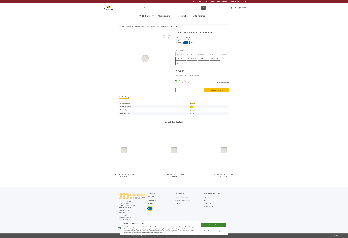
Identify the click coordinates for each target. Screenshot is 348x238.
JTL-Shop (338, 235)
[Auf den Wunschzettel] (169, 36)
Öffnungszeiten (222, 2)
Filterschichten (186, 40)
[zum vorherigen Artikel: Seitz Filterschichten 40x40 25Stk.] (227, 26)
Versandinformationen (182, 197)
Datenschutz (207, 203)
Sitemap (177, 203)
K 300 (203, 58)
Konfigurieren (220, 231)
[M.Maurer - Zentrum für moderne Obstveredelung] (109, 7)
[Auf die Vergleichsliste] (164, 36)
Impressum (207, 197)
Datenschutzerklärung (159, 232)
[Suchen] (203, 8)
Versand (190, 75)
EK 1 (190, 54)
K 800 (215, 58)
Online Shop (151, 197)
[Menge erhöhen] (199, 90)
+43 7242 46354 (124, 216)
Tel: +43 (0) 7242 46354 (200, 2)
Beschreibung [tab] (124, 97)
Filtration (192, 103)
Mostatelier (183, 16)
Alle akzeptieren (213, 225)
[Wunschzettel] (235, 8)
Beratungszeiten (235, 2)
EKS (180, 54)
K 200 (192, 58)
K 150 (181, 58)
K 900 (181, 63)
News (244, 2)
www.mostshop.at (124, 219)
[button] (231, 8)
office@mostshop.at (125, 217)
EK (201, 54)
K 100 (223, 54)
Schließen (207, 231)
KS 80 (211, 54)
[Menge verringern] (178, 90)
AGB (205, 200)
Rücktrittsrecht (208, 206)
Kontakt (212, 2)
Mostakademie (151, 200)
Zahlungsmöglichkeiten (182, 200)
